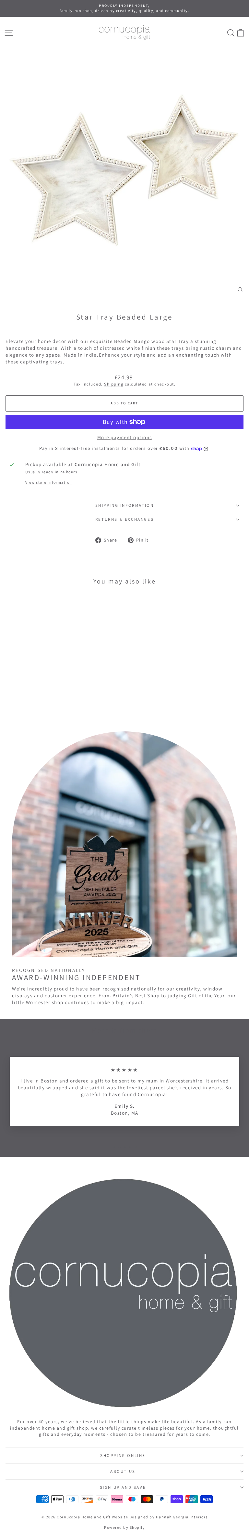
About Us (123, 1471)
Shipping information (124, 505)
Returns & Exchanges (124, 519)
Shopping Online (123, 1455)
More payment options (124, 437)
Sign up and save (123, 1487)
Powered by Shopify (124, 1527)
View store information (48, 482)
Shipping (113, 384)
